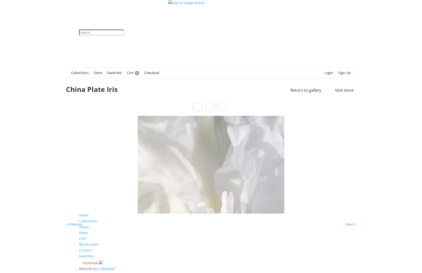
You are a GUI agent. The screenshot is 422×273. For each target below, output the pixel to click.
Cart (82, 238)
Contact (85, 250)
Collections (88, 221)
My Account (88, 244)
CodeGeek (106, 268)
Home (84, 215)
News (83, 232)
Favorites (86, 256)
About (84, 227)
